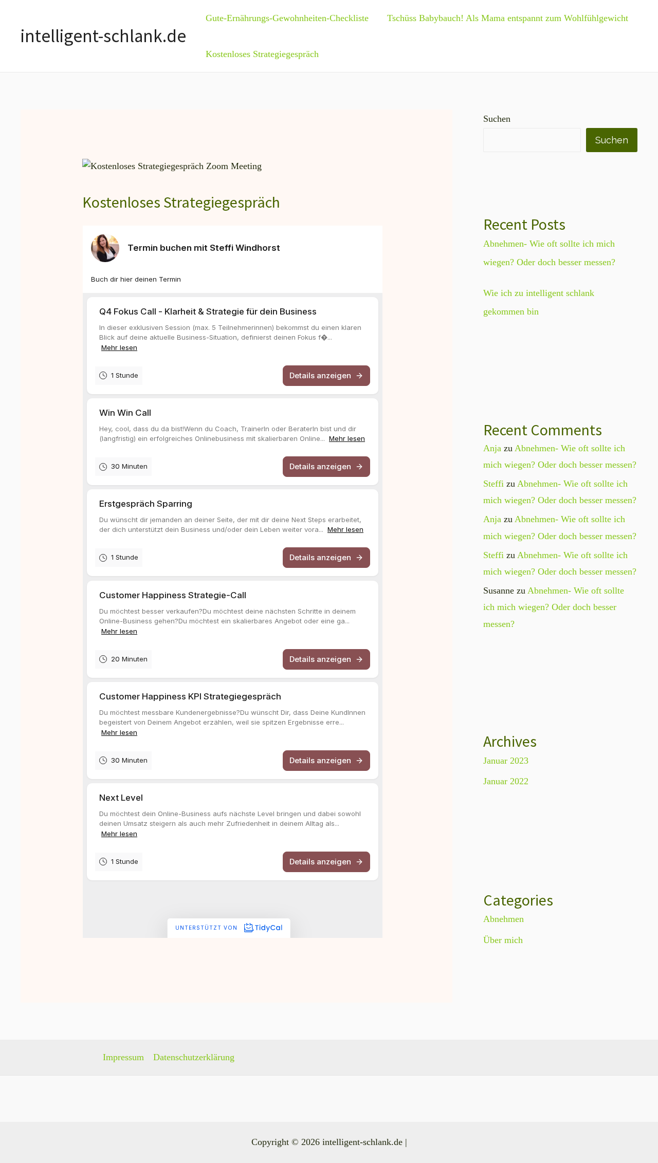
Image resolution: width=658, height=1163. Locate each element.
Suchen (496, 119)
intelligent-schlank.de (103, 36)
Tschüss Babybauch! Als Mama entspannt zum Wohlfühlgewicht (507, 18)
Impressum (123, 1057)
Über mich (503, 940)
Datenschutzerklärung (193, 1057)
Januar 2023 (505, 760)
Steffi (493, 483)
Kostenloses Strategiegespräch (262, 54)
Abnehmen (503, 919)
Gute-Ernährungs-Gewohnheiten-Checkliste (287, 18)
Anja (492, 448)
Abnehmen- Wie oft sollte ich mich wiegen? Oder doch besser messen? (553, 607)
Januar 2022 (505, 781)
